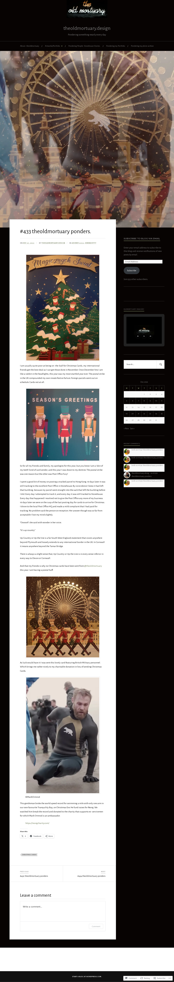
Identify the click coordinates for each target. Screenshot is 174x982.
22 (144, 414)
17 (156, 407)
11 (161, 401)
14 (138, 407)
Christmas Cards (29, 854)
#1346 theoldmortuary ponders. (151, 458)
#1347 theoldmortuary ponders (150, 450)
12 (126, 407)
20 (133, 414)
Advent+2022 (78, 243)
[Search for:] (144, 364)
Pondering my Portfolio (115, 46)
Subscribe (131, 270)
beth (133, 450)
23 (150, 414)
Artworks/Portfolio (52, 46)
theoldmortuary (93, 566)
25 (162, 414)
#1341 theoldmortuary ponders (150, 465)
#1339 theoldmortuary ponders (150, 481)
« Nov (126, 428)
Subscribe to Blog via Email (142, 238)
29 (144, 420)
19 (127, 414)
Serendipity (90, 243)
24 (156, 414)
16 (150, 407)
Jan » (132, 428)
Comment (96, 926)
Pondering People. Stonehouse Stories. (84, 46)
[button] (137, 336)
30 (150, 420)
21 (138, 414)
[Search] (160, 364)
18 (162, 407)
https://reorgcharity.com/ (37, 823)
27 (132, 420)
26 (127, 420)
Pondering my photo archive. (142, 46)
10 (156, 401)
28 (138, 420)
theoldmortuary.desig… (141, 473)
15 (144, 407)
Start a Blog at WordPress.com (86, 976)
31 (156, 420)
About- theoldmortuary (29, 46)
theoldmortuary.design (87, 28)
